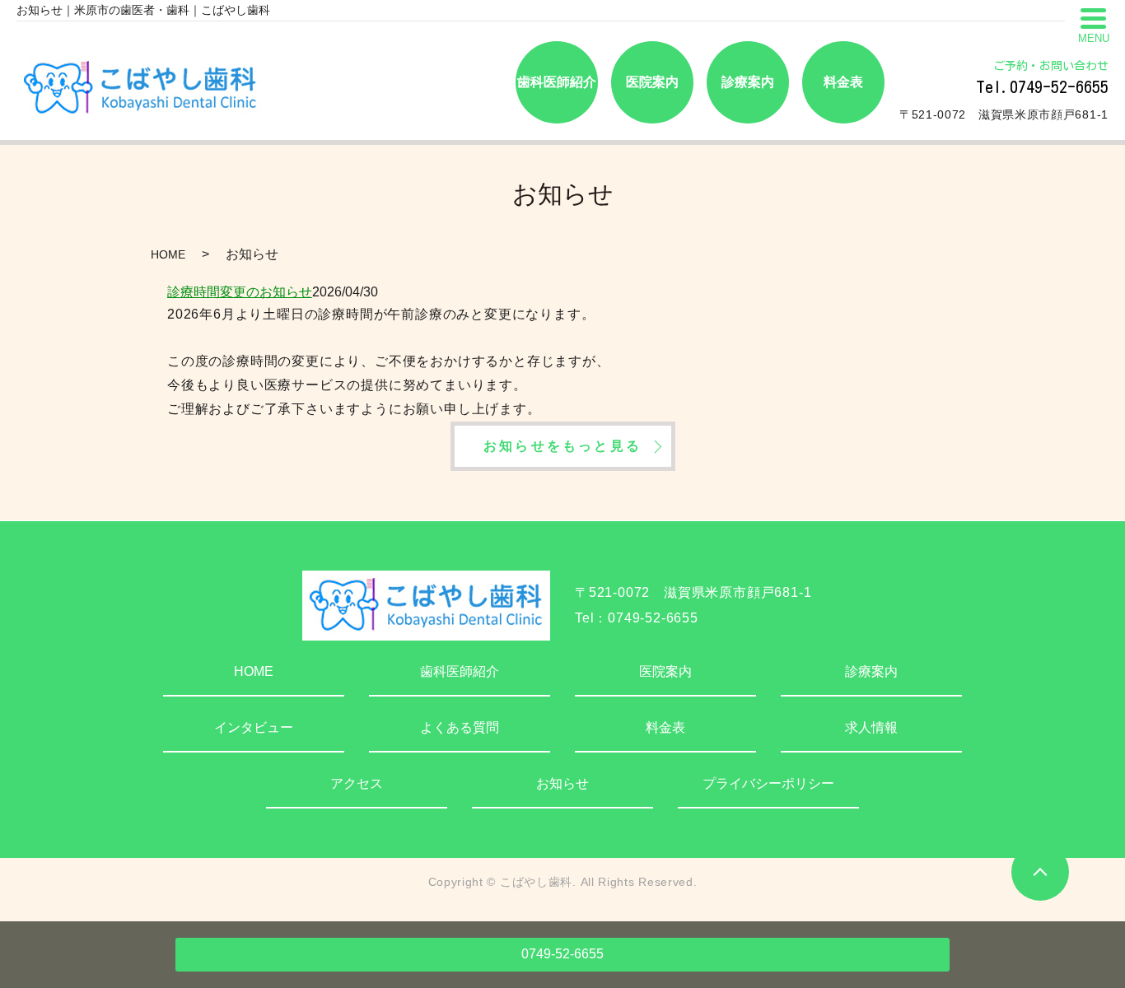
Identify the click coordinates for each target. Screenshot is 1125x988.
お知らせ (562, 783)
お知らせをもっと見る (562, 446)
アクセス (356, 783)
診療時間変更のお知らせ (239, 292)
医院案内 (665, 671)
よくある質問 (459, 727)
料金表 (665, 727)
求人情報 (871, 727)
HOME (168, 254)
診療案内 (871, 671)
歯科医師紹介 (459, 671)
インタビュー (253, 727)
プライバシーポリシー (768, 783)
